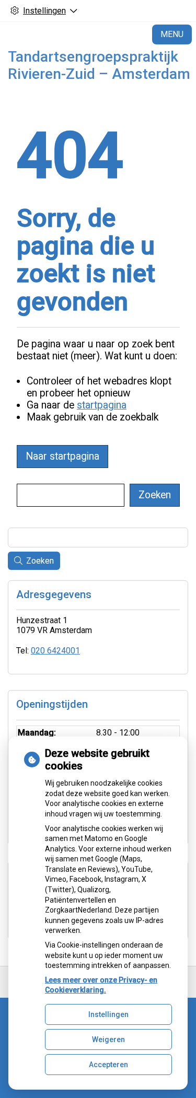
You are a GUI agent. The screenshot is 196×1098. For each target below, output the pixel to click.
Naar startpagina (62, 456)
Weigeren (108, 1039)
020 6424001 (55, 651)
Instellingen (108, 1014)
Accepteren (108, 1064)
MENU (171, 34)
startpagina (101, 405)
